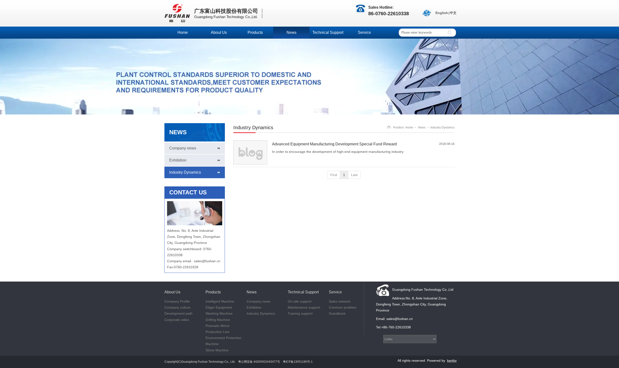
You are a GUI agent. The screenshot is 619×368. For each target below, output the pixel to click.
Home (409, 127)
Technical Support (303, 292)
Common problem (342, 307)
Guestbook (337, 313)
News (422, 127)
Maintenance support (304, 307)
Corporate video (176, 320)
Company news (258, 301)
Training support (300, 313)
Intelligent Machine (220, 301)
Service (335, 292)
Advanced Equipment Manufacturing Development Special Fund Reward (334, 144)
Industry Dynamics (442, 127)
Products (213, 292)
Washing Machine (219, 313)
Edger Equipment (219, 307)
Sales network (339, 301)
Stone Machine (217, 350)
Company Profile (177, 301)
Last (354, 175)
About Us (172, 292)
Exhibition (254, 307)
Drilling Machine (218, 320)
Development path (178, 313)
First (333, 175)
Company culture (177, 307)
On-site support (299, 301)
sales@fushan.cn (207, 261)
